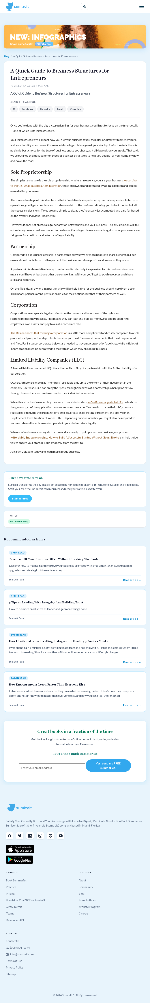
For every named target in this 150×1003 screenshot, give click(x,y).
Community (86, 887)
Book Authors (87, 900)
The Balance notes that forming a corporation (38, 333)
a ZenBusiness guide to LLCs (105, 402)
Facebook (27, 109)
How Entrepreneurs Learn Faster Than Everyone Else (47, 685)
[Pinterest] (50, 835)
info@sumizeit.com (22, 954)
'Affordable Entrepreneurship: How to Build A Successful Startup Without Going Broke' (64, 437)
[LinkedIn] (30, 835)
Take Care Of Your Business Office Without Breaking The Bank (53, 559)
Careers (83, 913)
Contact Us (12, 941)
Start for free (20, 498)
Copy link (75, 109)
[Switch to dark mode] (84, 6)
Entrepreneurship (19, 521)
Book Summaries (16, 880)
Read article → (132, 579)
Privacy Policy (14, 967)
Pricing (10, 893)
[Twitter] (19, 835)
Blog (6, 56)
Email (60, 109)
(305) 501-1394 (20, 947)
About (82, 880)
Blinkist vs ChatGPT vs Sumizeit (25, 900)
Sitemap (11, 974)
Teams (10, 913)
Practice (11, 887)
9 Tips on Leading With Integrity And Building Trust (46, 602)
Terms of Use (14, 960)
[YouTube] (60, 835)
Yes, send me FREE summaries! (108, 765)
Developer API (15, 920)
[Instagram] (40, 835)
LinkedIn (45, 109)
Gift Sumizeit (14, 906)
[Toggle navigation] (142, 6)
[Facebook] (9, 835)
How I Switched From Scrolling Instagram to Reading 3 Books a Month (58, 641)
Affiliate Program (89, 906)
